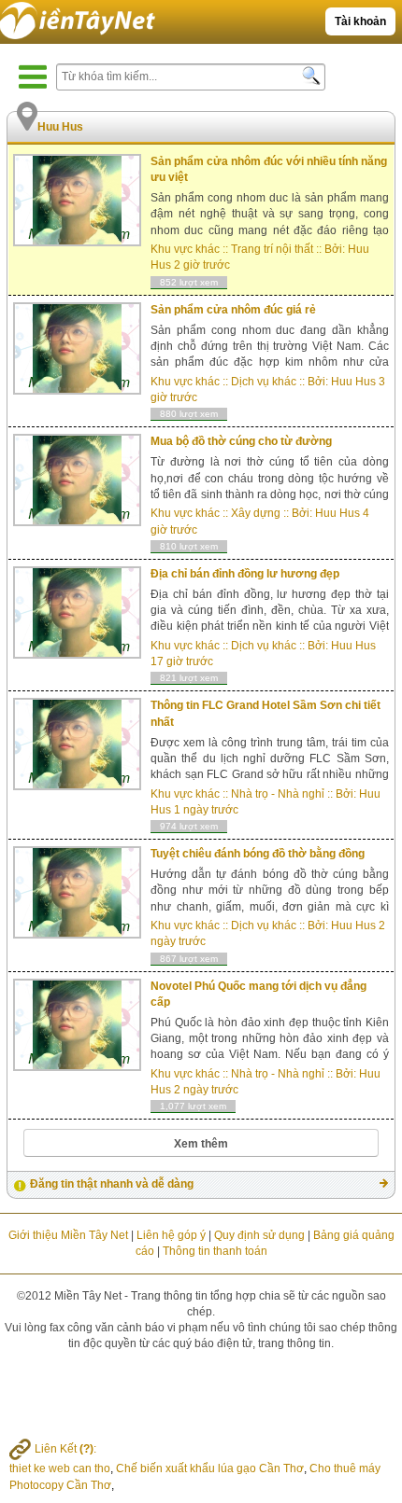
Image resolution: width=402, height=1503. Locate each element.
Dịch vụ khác (263, 381)
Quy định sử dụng (259, 1235)
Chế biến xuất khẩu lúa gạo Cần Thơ (210, 1468)
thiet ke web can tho (59, 1468)
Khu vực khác (185, 249)
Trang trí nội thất (272, 249)
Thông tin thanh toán (215, 1251)
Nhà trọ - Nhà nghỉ (277, 793)
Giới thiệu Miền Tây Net (68, 1235)
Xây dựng (255, 513)
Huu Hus (353, 381)
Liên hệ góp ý (171, 1235)
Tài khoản (360, 21)
